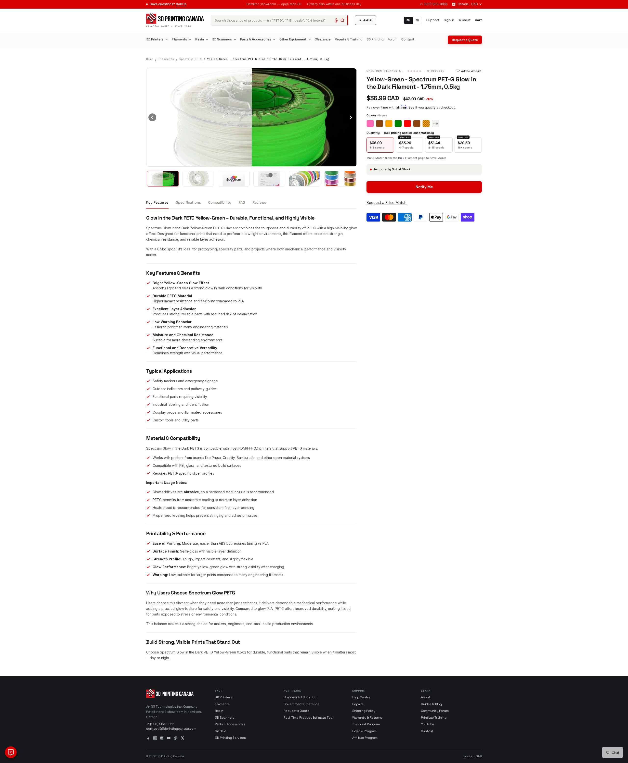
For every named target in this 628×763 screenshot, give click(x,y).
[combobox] (279, 20)
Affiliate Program (365, 738)
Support (432, 20)
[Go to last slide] (152, 117)
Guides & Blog (431, 704)
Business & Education (300, 697)
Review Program (364, 731)
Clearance (323, 39)
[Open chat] (11, 752)
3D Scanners (222, 39)
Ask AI (365, 20)
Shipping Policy (364, 711)
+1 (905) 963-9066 (433, 4)
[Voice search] (336, 20)
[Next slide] (350, 117)
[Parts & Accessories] (274, 39)
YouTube (427, 724)
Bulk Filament (407, 158)
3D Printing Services (230, 738)
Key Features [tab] (157, 202)
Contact (407, 39)
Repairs (358, 704)
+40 (435, 123)
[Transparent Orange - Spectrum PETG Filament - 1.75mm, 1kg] (426, 123)
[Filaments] (190, 39)
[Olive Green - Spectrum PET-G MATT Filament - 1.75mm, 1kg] (398, 123)
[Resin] (207, 39)
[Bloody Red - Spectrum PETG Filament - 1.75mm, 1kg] (407, 123)
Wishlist (464, 20)
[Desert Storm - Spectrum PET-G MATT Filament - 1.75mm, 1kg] (379, 123)
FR (417, 20)
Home (149, 59)
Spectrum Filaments (383, 71)
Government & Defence (302, 704)
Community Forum (435, 711)
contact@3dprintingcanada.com (171, 728)
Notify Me (424, 186)
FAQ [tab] (242, 202)
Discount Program (366, 724)
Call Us (181, 4)
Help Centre (361, 697)
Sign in (449, 20)
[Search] (342, 20)
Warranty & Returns (367, 717)
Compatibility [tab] (219, 202)
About (425, 697)
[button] (162, 178)
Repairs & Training (349, 39)
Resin (199, 39)
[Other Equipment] (309, 39)
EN (408, 20)
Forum (392, 39)
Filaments (179, 39)
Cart (478, 20)
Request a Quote (465, 40)
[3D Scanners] (235, 39)
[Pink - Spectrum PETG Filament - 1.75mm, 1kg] (370, 123)
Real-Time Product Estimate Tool (308, 717)
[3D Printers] (166, 39)
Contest (427, 731)
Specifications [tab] (188, 202)
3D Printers (154, 39)
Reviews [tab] (259, 202)
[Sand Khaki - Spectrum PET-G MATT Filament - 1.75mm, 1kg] (416, 123)
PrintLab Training (433, 717)
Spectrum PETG (190, 59)
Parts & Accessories (255, 39)
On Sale (220, 731)
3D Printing (375, 39)
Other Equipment (292, 39)
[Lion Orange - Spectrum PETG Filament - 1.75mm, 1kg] (388, 123)
